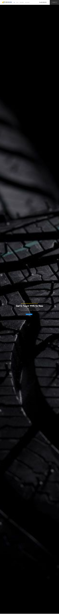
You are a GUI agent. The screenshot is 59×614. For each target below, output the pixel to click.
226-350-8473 (44, 2)
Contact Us (54, 2)
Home (14, 2)
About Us (17, 2)
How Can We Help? (27, 2)
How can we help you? (29, 314)
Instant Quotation (22, 2)
